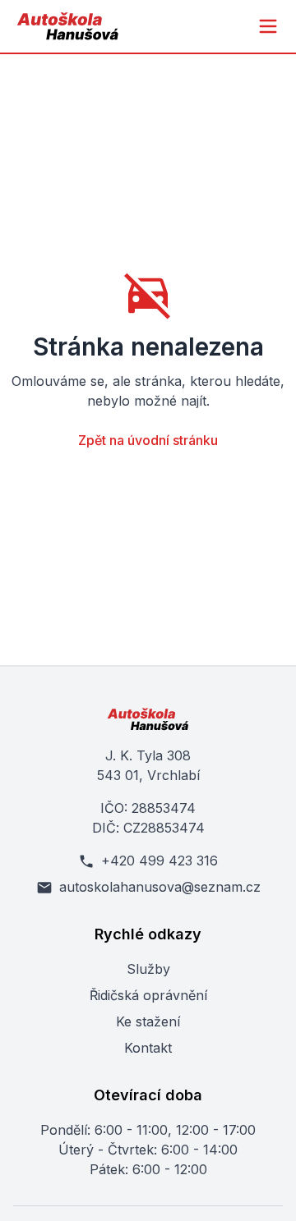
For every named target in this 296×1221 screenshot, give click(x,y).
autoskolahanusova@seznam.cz (160, 887)
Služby (148, 969)
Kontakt (148, 1048)
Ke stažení (148, 1021)
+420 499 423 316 (159, 860)
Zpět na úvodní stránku (148, 440)
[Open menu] (268, 26)
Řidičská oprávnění (148, 995)
